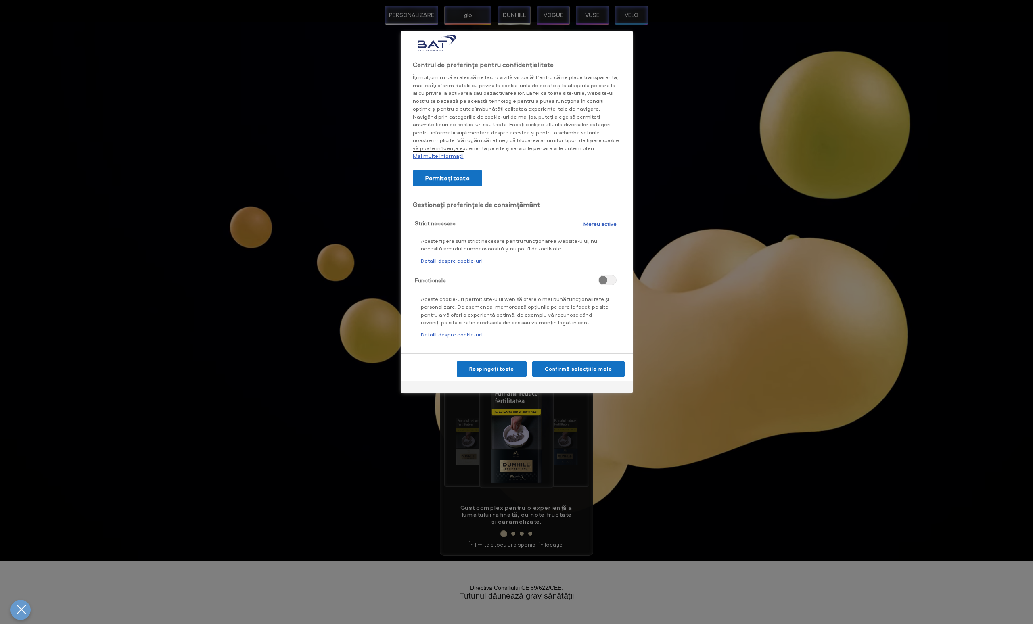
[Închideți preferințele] (20, 610)
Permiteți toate (447, 178)
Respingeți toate (491, 368)
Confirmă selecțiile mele (578, 368)
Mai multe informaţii (438, 155)
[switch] (607, 280)
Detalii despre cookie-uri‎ (452, 260)
